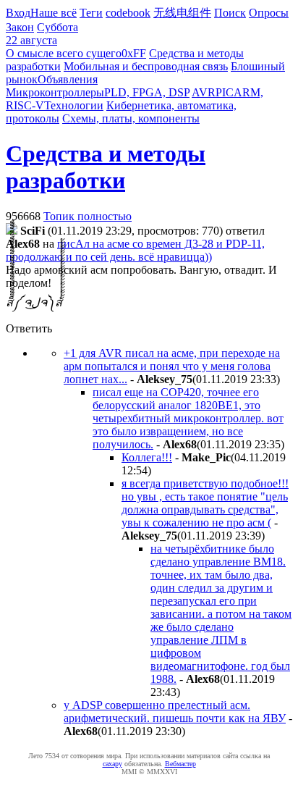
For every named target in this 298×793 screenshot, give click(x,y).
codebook (128, 13)
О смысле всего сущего (64, 53)
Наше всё (53, 13)
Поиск (230, 13)
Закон (20, 27)
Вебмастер (180, 764)
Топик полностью (87, 216)
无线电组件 (182, 13)
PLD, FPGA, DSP (147, 92)
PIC (225, 92)
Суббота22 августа (42, 33)
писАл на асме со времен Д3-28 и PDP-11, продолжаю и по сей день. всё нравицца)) (135, 250)
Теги (91, 13)
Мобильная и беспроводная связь (146, 66)
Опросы (269, 13)
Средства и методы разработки (105, 166)
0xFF (134, 53)
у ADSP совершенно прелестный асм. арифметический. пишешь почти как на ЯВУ (175, 711)
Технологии (73, 105)
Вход (18, 13)
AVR (204, 92)
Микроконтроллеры (55, 92)
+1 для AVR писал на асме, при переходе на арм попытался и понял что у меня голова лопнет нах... (172, 366)
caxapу (112, 764)
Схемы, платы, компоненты (131, 118)
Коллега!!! (147, 457)
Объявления (68, 79)
